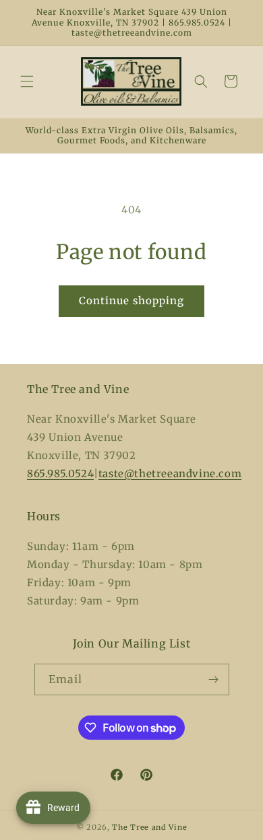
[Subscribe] (214, 679)
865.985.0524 (60, 473)
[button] (27, 81)
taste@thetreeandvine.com (169, 473)
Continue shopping (131, 300)
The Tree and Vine (149, 827)
